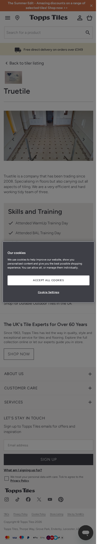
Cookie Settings (48, 292)
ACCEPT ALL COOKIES (48, 280)
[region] (48, 272)
